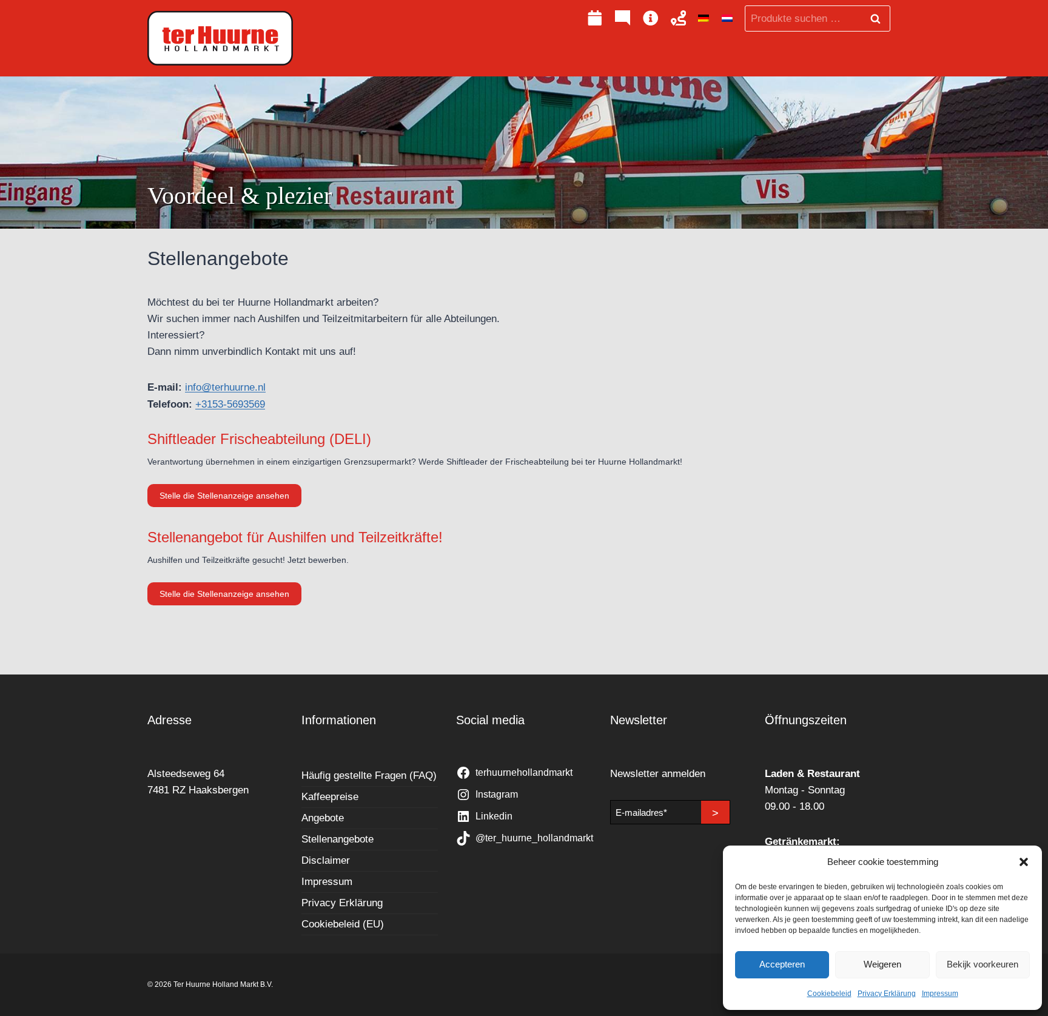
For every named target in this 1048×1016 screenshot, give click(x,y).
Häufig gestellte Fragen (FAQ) (369, 775)
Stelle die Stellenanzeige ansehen (230, 498)
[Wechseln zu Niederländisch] (727, 18)
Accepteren (782, 964)
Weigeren (882, 964)
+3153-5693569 (230, 404)
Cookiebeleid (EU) (342, 924)
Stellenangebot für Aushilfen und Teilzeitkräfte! (295, 537)
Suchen (878, 19)
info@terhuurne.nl (225, 387)
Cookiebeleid (829, 993)
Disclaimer (325, 860)
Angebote (322, 818)
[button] (1024, 862)
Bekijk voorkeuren (982, 964)
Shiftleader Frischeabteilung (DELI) (259, 439)
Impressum (940, 993)
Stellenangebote (337, 839)
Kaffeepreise (329, 796)
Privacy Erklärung (887, 993)
